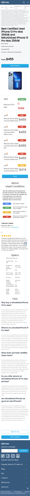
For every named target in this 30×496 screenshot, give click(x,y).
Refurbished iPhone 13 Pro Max (18, 7)
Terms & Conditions (6, 491)
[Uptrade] (5, 2)
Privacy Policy (17, 491)
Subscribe (23, 451)
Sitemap (27, 491)
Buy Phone (6, 7)
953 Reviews (16, 227)
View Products (15, 66)
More (15, 176)
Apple (11, 7)
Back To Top (15, 432)
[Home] (5, 444)
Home (2, 7)
